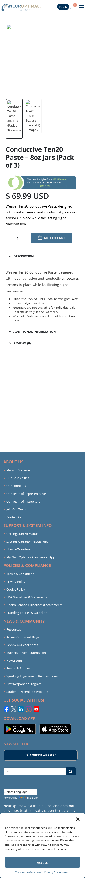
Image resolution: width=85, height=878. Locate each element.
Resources (13, 629)
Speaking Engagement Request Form (32, 676)
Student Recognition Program (27, 691)
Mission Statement (19, 470)
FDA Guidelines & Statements (26, 597)
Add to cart (54, 238)
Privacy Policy (16, 581)
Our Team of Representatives (26, 494)
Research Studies (18, 668)
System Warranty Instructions (27, 541)
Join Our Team (16, 509)
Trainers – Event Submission (26, 653)
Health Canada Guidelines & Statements (34, 605)
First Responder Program (24, 684)
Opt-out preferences (28, 872)
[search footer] (71, 771)
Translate (32, 797)
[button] (78, 818)
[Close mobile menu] (81, 7)
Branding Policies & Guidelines (27, 613)
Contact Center (17, 517)
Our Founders (16, 486)
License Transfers (18, 549)
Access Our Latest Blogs (22, 637)
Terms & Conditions (20, 574)
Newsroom (14, 660)
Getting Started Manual (22, 534)
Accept (42, 862)
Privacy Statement (56, 872)
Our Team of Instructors (23, 501)
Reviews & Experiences (22, 645)
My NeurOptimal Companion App (30, 557)
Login (63, 6)
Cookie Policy (15, 589)
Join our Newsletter (41, 754)
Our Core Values (17, 478)
